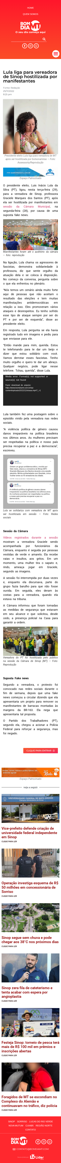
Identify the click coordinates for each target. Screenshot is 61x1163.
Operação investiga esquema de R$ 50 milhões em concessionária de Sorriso (30, 887)
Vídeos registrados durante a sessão (30, 537)
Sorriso (22, 1121)
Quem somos (30, 14)
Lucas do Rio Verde (41, 1121)
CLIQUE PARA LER (9, 841)
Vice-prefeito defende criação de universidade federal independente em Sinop (29, 832)
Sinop (11, 1121)
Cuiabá (29, 1125)
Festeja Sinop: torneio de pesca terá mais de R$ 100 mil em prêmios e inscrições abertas (30, 1046)
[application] (30, 390)
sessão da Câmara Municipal (26, 206)
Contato (30, 1129)
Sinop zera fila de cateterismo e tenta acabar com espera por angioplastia (27, 992)
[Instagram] (30, 45)
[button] (56, 53)
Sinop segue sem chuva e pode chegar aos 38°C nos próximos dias (30, 940)
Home (30, 8)
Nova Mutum (16, 1125)
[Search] (44, 39)
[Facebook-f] (24, 45)
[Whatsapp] (36, 45)
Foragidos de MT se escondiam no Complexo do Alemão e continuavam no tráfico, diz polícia (29, 1101)
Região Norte (44, 1125)
